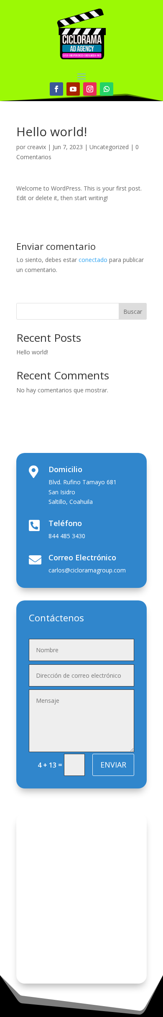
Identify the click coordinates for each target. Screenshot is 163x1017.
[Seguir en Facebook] (56, 89)
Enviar (113, 765)
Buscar (132, 311)
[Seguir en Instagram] (90, 89)
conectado (93, 260)
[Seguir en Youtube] (73, 89)
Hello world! (32, 352)
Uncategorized (109, 147)
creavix (36, 147)
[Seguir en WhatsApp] (106, 89)
